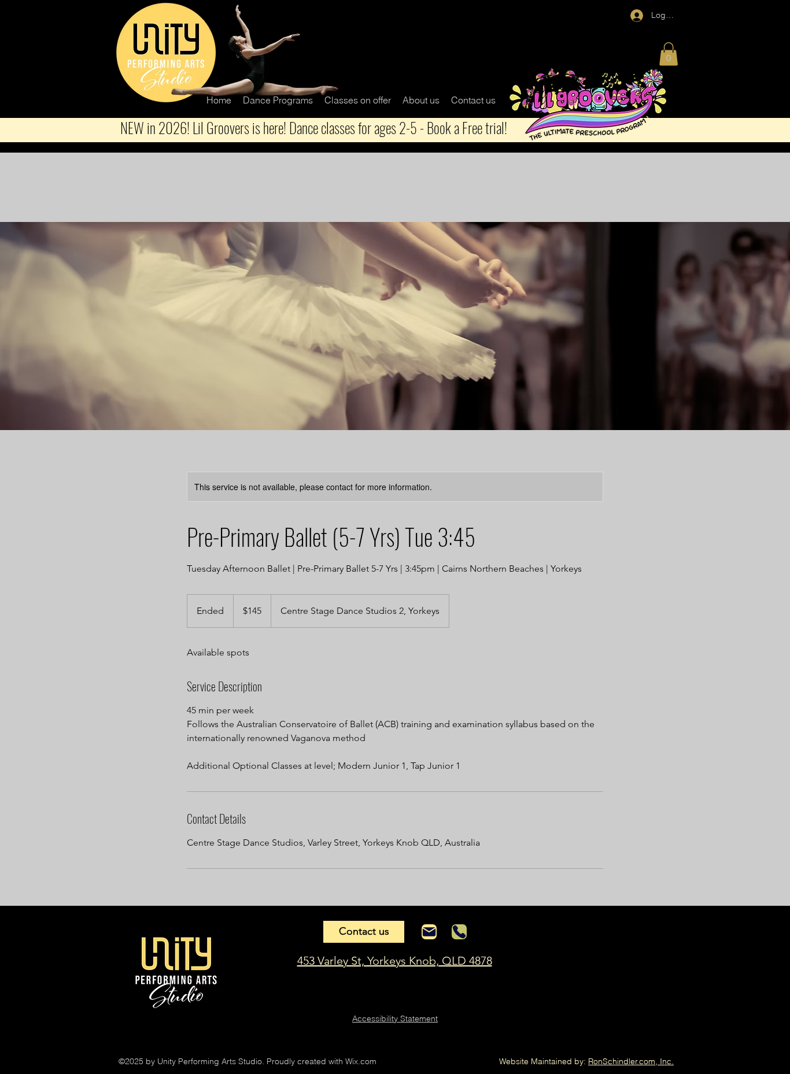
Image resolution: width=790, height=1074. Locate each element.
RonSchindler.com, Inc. (631, 1061)
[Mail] (429, 931)
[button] (278, 100)
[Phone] (459, 931)
